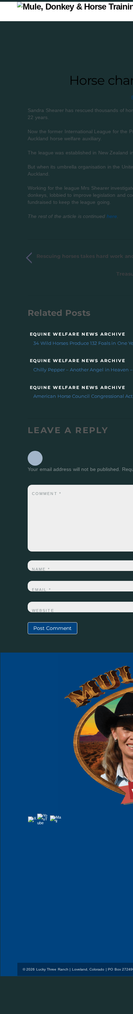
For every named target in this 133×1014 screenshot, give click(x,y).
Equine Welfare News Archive (78, 334)
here (112, 216)
